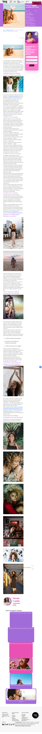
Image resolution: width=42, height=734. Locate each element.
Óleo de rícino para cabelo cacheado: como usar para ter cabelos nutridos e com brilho (21, 701)
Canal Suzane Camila (16, 604)
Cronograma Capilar (15, 720)
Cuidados (13, 715)
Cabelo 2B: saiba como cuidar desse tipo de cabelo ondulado (21, 643)
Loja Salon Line (5, 714)
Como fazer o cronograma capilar (25, 719)
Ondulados (23, 714)
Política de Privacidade (19, 725)
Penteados (14, 718)
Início (4, 29)
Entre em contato (5, 713)
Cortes (13, 717)
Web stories (24, 720)
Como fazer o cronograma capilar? (19, 2)
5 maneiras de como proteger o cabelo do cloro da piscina (21, 685)
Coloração (13, 716)
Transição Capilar (15, 719)
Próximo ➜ (32, 65)
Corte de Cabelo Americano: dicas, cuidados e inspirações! (21, 612)
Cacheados (24, 715)
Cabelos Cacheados (9, 29)
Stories (23, 1)
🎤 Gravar (34, 5)
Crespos (23, 716)
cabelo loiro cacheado (13, 96)
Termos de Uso (28, 725)
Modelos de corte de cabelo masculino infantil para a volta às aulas (21, 628)
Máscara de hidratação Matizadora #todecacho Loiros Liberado (13, 408)
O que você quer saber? (10, 2)
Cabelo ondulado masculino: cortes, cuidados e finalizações (21, 669)
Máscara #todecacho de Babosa (15, 212)
